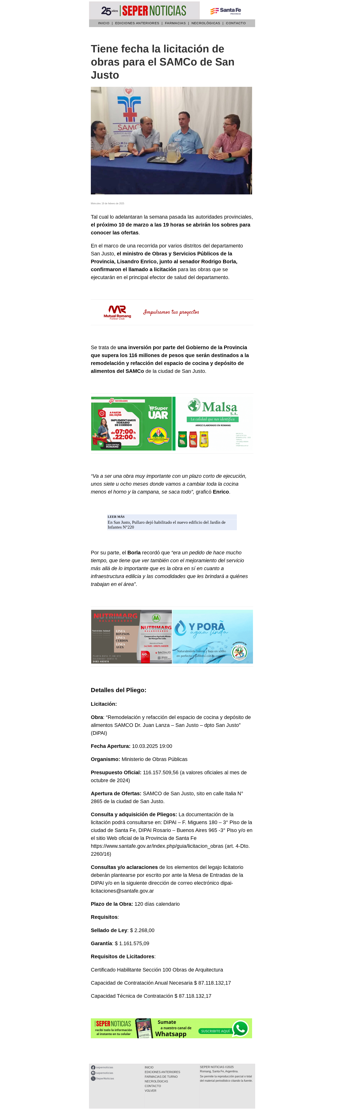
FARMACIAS (175, 23)
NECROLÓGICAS (206, 23)
